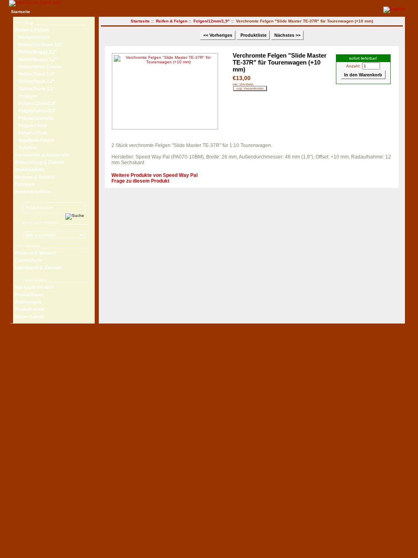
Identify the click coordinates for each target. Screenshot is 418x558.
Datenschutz (28, 260)
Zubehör (26, 147)
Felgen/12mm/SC (35, 118)
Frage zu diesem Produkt (140, 181)
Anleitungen (28, 301)
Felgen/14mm (31, 125)
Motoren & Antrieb (34, 176)
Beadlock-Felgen (35, 140)
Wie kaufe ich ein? (34, 287)
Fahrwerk (25, 184)
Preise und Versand (35, 252)
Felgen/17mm (31, 132)
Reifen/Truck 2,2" (35, 81)
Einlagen (26, 96)
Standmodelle (29, 169)
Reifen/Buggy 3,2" (36, 59)
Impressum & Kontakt (38, 267)
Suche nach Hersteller (40, 223)
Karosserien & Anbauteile (42, 154)
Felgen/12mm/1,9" (211, 21)
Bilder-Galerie (29, 316)
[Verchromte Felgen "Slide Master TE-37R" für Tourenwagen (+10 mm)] (166, 91)
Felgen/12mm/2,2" (36, 110)
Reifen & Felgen (171, 21)
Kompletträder (32, 37)
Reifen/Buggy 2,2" (36, 51)
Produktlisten (29, 294)
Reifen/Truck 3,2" (35, 88)
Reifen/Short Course (38, 66)
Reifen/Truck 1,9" (35, 73)
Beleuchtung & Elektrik (39, 162)
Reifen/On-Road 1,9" (38, 44)
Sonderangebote (33, 191)
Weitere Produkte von (154, 175)
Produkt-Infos (29, 309)
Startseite (20, 11)
